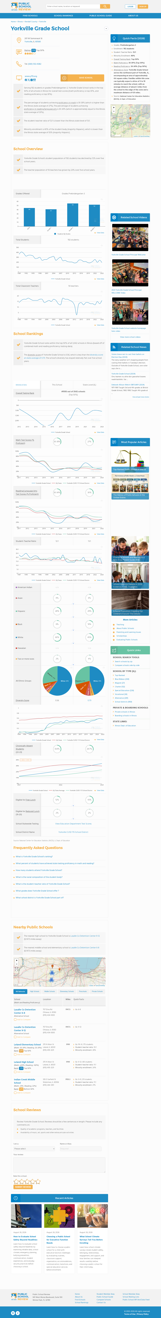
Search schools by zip (123, 661)
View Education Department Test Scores (73, 824)
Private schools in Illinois (125, 712)
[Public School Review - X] (13, 1313)
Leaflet (91, 986)
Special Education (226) (124, 690)
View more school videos (130, 337)
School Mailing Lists (131, 1297)
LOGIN (130, 6)
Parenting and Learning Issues (129, 632)
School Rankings (81, 1302)
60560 (38, 41)
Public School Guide (105, 1297)
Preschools (83, 991)
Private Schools (97, 991)
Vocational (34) (121, 694)
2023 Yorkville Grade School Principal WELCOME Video (126, 291)
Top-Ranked (120, 675)
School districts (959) (123, 702)
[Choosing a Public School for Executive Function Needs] (59, 1216)
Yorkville (28, 41)
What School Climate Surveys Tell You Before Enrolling (91, 1240)
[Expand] (16, 969)
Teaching (120, 624)
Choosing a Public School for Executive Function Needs (58, 1240)
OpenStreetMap (100, 986)
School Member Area (131, 1294)
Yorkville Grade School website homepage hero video (128, 330)
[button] (59, 970)
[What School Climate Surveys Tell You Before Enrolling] (92, 1216)
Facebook (17, 1313)
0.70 (89, 700)
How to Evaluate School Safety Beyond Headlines (25, 1238)
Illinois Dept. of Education (125, 725)
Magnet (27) (120, 683)
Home (77, 1294)
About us (79, 1297)
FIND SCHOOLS (30, 16)
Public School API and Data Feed (136, 1299)
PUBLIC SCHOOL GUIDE (100, 16)
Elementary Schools (67, 991)
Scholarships (122, 636)
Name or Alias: (66, 1144)
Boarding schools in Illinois (126, 715)
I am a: (16, 1144)
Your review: (18, 1154)
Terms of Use (129, 1314)
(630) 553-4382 (34, 64)
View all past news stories (140, 397)
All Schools (20, 991)
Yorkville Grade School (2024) (123, 373)
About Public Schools (125, 628)
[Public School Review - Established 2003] (21, 6)
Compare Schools (104, 1299)
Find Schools (80, 1299)
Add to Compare (23, 1020)
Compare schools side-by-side (127, 665)
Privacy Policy (143, 1314)
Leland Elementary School (27, 1044)
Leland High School (24, 1062)
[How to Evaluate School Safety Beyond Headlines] (26, 1216)
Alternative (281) (121, 698)
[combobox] (71, 6)
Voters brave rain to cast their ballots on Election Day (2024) (127, 356)
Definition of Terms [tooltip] (21, 385)
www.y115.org (31, 76)
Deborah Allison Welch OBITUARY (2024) (127, 384)
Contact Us (101, 1302)
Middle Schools (49, 991)
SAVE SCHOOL (86, 78)
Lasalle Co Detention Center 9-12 (85, 936)
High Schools (34, 991)
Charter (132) (120, 686)
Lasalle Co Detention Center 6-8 (85, 947)
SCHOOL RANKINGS (63, 16)
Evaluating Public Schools (127, 639)
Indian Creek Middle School (24, 1081)
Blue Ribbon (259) (122, 679)
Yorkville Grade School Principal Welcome (128, 254)
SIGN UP (142, 6)
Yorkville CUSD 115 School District (73, 832)
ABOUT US (133, 16)
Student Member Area (105, 1294)
